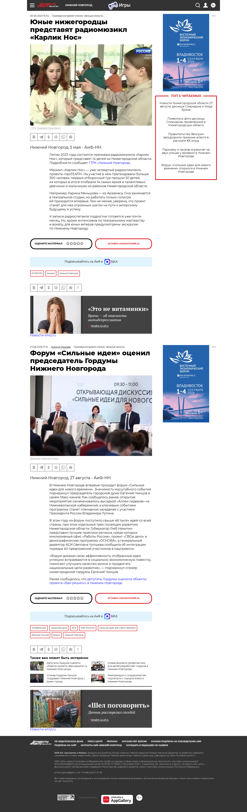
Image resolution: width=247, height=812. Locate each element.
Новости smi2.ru (43, 335)
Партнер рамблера (88, 797)
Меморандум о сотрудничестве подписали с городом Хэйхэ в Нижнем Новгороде (127, 678)
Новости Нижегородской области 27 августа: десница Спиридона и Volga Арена (186, 106)
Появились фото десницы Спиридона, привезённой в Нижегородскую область (186, 122)
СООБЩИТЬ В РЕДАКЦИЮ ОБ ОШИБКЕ (147, 745)
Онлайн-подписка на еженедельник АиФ (176, 741)
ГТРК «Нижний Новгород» (109, 163)
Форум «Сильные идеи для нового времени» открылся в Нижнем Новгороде (186, 168)
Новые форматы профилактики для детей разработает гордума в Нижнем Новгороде (128, 666)
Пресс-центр (95, 741)
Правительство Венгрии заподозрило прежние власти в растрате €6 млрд (186, 137)
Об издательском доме (68, 741)
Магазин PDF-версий (134, 741)
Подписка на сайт (65, 745)
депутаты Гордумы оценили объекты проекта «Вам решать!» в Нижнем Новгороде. (98, 581)
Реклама (112, 741)
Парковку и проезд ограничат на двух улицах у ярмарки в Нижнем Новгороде (186, 153)
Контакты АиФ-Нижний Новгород (101, 745)
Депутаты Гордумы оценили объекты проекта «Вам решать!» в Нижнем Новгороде (67, 666)
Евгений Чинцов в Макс (44, 458)
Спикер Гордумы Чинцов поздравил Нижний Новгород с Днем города (66, 678)
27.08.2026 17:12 (39, 346)
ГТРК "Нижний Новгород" (45, 128)
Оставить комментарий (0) (124, 243)
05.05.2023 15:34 (39, 15)
